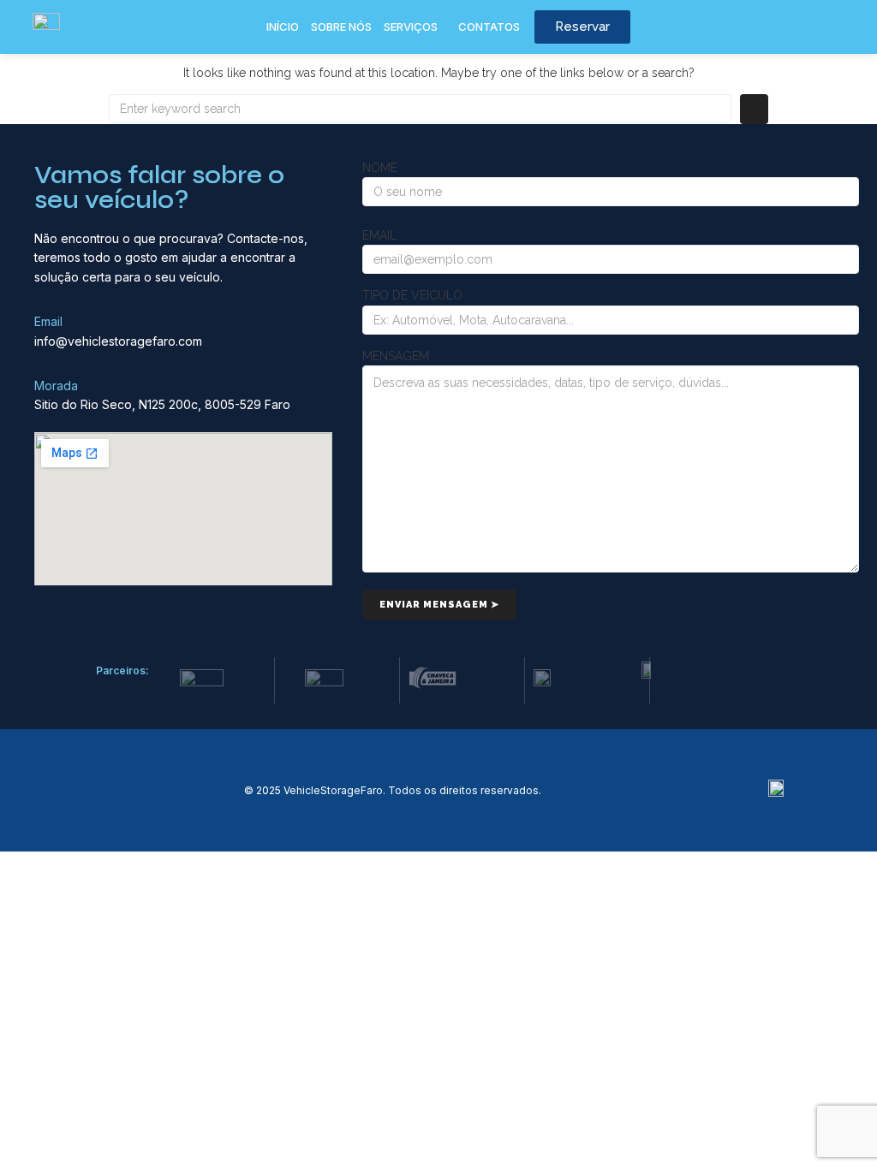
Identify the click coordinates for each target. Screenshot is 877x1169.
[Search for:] (420, 108)
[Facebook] (707, 763)
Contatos (489, 26)
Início (282, 26)
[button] (415, 27)
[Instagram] (707, 812)
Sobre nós (341, 26)
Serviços (411, 26)
